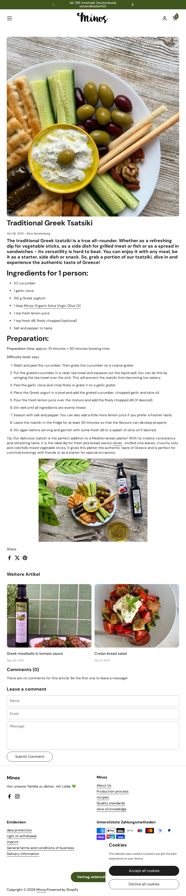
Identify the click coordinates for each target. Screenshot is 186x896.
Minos (41, 889)
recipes (103, 797)
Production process (113, 791)
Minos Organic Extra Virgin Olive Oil (52, 305)
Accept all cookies (144, 870)
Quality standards (111, 803)
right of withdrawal (21, 836)
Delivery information (23, 854)
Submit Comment (29, 756)
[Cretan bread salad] (136, 616)
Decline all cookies (144, 884)
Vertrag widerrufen (93, 877)
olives (117, 443)
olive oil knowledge (112, 809)
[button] (174, 18)
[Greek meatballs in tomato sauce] (49, 616)
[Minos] (93, 18)
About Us (104, 785)
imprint (12, 842)
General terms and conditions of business (40, 848)
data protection (19, 830)
